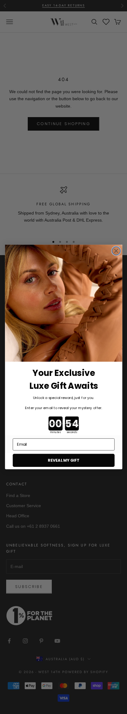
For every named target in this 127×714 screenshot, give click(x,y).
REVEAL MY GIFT (64, 460)
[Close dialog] (116, 251)
